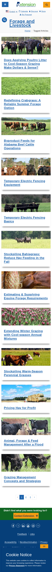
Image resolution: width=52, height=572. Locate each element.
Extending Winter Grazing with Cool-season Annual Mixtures (23, 334)
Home (27, 30)
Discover (34, 11)
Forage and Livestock (22, 23)
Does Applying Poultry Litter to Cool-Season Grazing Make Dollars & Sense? (25, 63)
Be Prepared (27, 14)
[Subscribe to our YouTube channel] (28, 526)
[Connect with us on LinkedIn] (23, 526)
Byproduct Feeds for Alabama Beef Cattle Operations (19, 144)
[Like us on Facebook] (13, 526)
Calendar (24, 11)
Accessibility (11, 542)
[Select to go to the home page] (26, 4)
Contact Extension (24, 515)
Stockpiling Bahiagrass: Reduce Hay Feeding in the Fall (24, 257)
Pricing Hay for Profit (20, 408)
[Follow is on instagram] (33, 526)
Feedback (22, 534)
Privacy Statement (17, 566)
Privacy (44, 542)
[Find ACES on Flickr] (38, 526)
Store (43, 11)
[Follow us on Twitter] (18, 526)
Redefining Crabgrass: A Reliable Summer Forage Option (22, 104)
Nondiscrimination (28, 542)
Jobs (32, 534)
